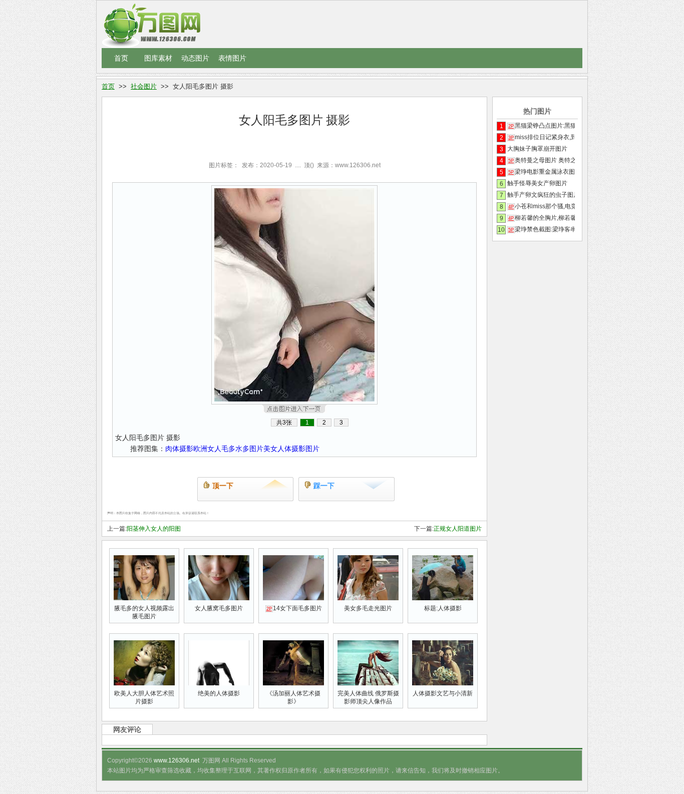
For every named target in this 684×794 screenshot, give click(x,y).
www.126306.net (176, 760)
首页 (121, 58)
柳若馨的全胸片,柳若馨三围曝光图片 (541, 217)
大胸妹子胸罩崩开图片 (537, 148)
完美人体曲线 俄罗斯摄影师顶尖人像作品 (368, 697)
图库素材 (158, 58)
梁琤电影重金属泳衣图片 (541, 171)
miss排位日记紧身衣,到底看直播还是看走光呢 (541, 137)
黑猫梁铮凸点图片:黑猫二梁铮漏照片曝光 (541, 125)
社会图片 (144, 86)
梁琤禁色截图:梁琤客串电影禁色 (541, 229)
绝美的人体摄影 (219, 693)
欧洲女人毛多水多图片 (228, 449)
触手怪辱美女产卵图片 (537, 183)
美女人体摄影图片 (291, 449)
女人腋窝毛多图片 (219, 608)
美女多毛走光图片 (368, 608)
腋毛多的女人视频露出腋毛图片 (144, 612)
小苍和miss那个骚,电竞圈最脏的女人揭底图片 (541, 206)
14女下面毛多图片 (294, 608)
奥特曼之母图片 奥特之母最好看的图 (541, 160)
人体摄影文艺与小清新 (443, 693)
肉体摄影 (179, 449)
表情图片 (232, 58)
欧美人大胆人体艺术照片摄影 (144, 697)
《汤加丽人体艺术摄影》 (293, 697)
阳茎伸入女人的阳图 (154, 528)
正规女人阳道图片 (458, 528)
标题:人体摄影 (443, 608)
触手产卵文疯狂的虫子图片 (541, 194)
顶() (309, 165)
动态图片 (195, 58)
